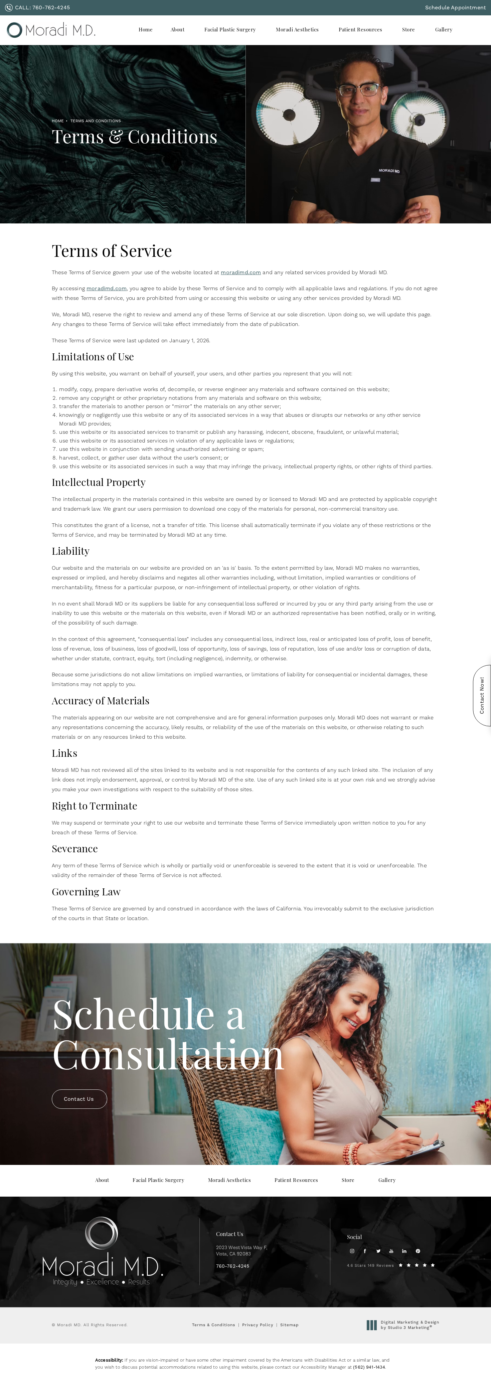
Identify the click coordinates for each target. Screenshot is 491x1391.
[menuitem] (145, 30)
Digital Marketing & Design (409, 1325)
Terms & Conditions (213, 1325)
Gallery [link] (444, 30)
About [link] (178, 30)
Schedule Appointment (455, 7)
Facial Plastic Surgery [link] (230, 30)
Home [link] (146, 30)
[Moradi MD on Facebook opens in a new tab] (365, 1251)
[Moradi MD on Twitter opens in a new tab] (378, 1251)
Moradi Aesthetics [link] (297, 30)
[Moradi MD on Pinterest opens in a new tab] (418, 1251)
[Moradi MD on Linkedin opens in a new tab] (404, 1251)
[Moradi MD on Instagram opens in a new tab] (352, 1251)
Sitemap (289, 1325)
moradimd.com (241, 272)
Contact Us (79, 1099)
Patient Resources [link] (360, 30)
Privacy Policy (257, 1325)
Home (58, 121)
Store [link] (408, 30)
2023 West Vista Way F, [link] (242, 1251)
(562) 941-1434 (369, 1367)
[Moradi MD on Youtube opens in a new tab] (391, 1251)
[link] (37, 7)
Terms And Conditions (95, 121)
